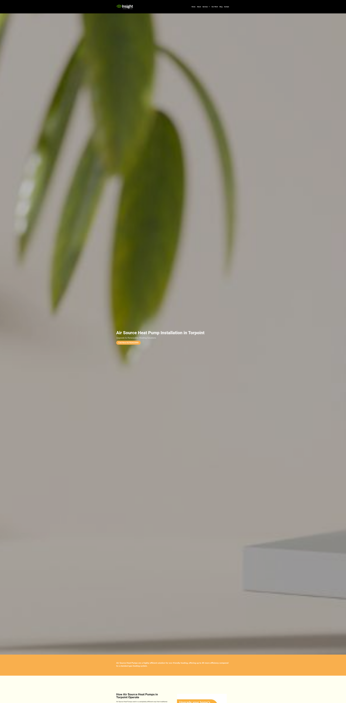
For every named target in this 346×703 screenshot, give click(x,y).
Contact (226, 7)
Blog (220, 7)
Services (205, 7)
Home (193, 7)
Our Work (215, 7)
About (199, 7)
